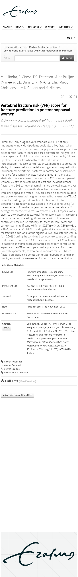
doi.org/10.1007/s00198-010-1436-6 (45, 286)
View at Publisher (12, 361)
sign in (72, 38)
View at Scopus (11, 369)
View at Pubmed (12, 365)
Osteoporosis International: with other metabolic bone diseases (38, 50)
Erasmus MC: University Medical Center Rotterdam (31, 47)
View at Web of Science (15, 372)
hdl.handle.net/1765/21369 (41, 289)
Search (68, 58)
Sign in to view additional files (18, 395)
